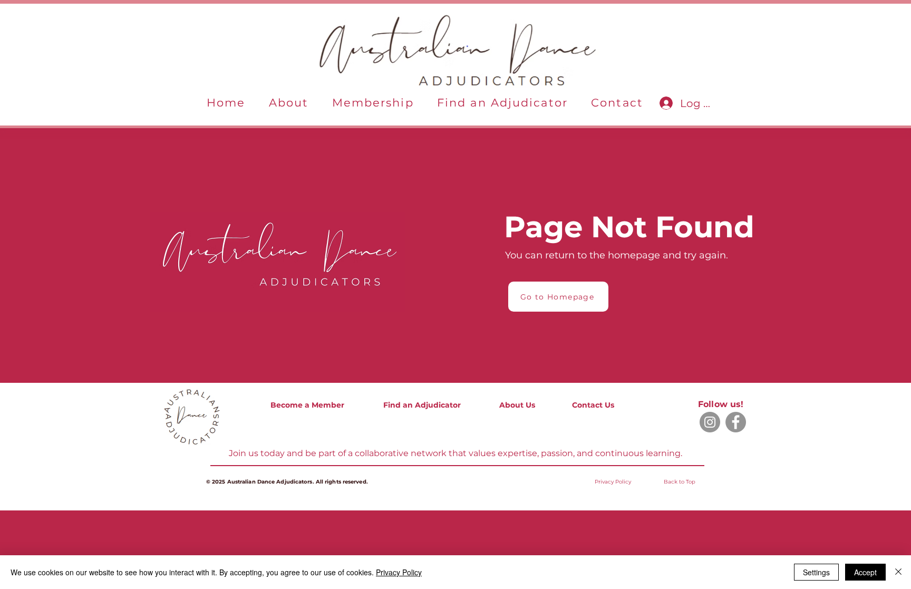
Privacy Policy (399, 572)
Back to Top (679, 481)
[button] (288, 103)
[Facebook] (735, 422)
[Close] (898, 572)
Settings (816, 572)
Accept (865, 572)
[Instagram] (710, 422)
